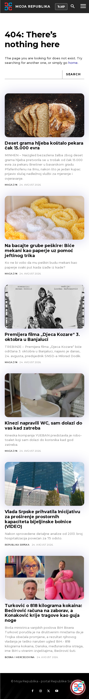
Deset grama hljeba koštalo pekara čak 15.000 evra (44, 146)
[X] (49, 691)
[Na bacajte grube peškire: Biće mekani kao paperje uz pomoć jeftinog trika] (44, 218)
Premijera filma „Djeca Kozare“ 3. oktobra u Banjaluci (42, 337)
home (73, 63)
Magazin (11, 184)
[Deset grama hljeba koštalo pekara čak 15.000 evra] (44, 115)
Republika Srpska (17, 544)
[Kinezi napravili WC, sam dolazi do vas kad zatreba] (44, 395)
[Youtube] (57, 691)
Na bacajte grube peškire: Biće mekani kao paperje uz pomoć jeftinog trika (40, 250)
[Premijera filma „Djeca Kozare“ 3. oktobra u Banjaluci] (44, 307)
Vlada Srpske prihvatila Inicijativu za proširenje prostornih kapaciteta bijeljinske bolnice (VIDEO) (42, 519)
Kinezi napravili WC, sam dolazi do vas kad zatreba (43, 425)
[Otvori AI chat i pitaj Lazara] (77, 687)
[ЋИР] (61, 6)
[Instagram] (40, 691)
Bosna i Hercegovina (20, 657)
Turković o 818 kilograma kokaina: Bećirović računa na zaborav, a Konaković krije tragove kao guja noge (43, 613)
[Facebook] (32, 691)
